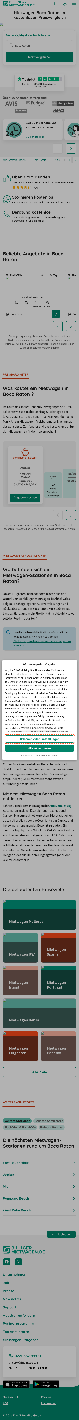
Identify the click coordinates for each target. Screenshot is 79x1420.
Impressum (26, 755)
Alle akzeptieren (39, 748)
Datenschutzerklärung (47, 755)
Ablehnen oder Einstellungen (39, 739)
